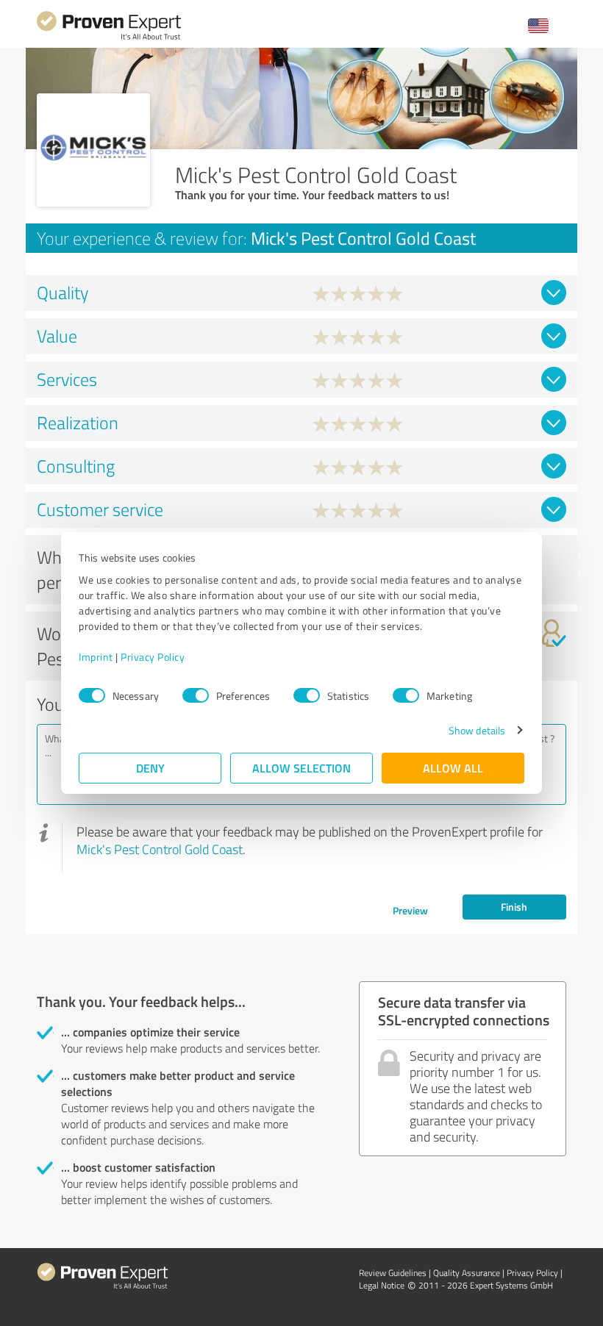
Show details (477, 730)
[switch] (195, 695)
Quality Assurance (466, 1272)
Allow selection (301, 767)
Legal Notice (381, 1285)
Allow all (453, 767)
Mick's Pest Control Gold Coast (159, 849)
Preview (410, 910)
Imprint (96, 657)
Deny (150, 767)
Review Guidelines (393, 1272)
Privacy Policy (153, 657)
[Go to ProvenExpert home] (109, 38)
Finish (514, 907)
